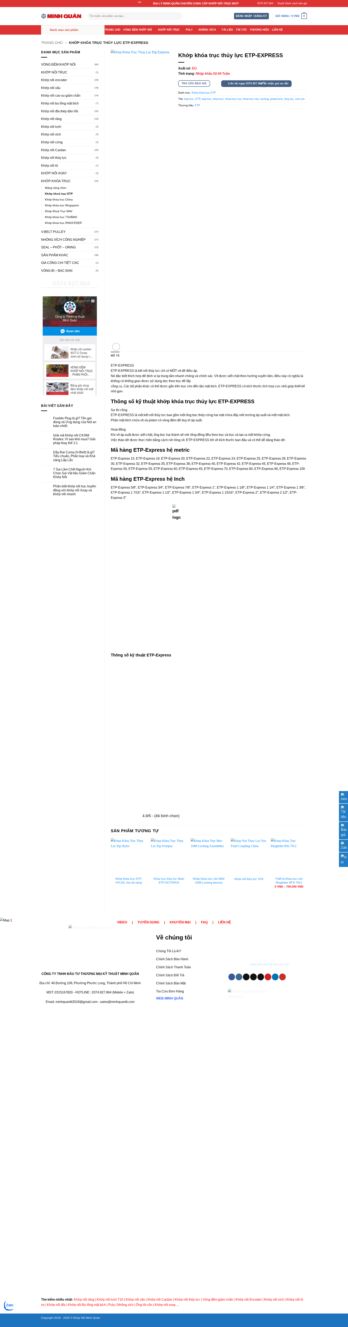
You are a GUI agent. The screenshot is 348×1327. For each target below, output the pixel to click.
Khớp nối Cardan (53, 150)
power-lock (276, 98)
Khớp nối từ (49, 165)
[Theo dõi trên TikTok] (246, 977)
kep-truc (206, 98)
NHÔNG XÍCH (207, 29)
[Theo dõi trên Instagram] (239, 977)
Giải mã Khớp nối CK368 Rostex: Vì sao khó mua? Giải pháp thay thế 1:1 (74, 439)
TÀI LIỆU (227, 29)
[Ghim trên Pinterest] (203, 114)
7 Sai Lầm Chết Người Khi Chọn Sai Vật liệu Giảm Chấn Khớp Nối (74, 473)
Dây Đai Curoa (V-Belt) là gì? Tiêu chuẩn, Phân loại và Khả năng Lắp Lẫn (74, 456)
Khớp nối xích (51, 134)
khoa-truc (218, 98)
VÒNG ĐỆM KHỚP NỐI (137, 29)
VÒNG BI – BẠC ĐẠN (56, 270)
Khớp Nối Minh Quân (86, 1317)
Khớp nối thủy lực (54, 157)
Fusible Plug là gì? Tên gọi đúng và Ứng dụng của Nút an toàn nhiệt (74, 422)
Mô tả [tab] (115, 355)
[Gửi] (178, 16)
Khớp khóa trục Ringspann (62, 205)
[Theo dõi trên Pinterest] (268, 977)
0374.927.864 (265, 3)
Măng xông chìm (55, 187)
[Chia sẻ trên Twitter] (189, 114)
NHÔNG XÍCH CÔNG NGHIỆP (63, 239)
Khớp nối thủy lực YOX (248, 879)
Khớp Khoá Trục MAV (58, 211)
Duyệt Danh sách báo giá (292, 3)
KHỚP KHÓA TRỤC (56, 181)
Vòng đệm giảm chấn (218, 1299)
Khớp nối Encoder (248, 1299)
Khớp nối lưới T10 (110, 1299)
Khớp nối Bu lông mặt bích (87, 1304)
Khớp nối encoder (54, 80)
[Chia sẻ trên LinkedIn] (211, 114)
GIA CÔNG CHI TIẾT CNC (60, 263)
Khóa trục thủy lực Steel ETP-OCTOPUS (169, 880)
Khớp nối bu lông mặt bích (60, 103)
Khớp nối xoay (165, 1304)
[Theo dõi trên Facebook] (231, 977)
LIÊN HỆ (277, 29)
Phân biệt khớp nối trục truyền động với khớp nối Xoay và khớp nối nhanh (74, 490)
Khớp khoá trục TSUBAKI (61, 217)
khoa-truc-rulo (251, 98)
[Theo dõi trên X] (253, 977)
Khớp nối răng (51, 119)
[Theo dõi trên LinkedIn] (275, 977)
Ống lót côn (144, 1304)
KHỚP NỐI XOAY (54, 173)
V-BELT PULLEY (53, 232)
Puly (111, 1304)
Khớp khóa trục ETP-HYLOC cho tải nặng (128, 880)
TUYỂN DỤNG (148, 922)
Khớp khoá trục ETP (59, 193)
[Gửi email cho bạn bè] (196, 114)
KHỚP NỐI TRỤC (169, 29)
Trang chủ (52, 42)
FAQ (204, 922)
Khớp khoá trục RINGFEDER (63, 222)
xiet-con (299, 98)
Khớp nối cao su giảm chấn (60, 95)
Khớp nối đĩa (56, 1304)
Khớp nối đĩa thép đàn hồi (59, 111)
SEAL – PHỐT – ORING (58, 247)
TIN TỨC (241, 29)
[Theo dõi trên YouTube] (282, 977)
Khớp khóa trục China (59, 199)
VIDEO (122, 922)
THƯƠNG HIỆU (259, 29)
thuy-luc (289, 98)
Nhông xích (125, 1304)
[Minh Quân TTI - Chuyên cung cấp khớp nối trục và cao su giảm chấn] (61, 16)
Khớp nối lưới (51, 126)
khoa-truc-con (233, 98)
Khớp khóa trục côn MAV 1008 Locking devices (209, 880)
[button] (251, 16)
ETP (197, 98)
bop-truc (189, 98)
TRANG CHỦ (112, 29)
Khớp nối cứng (52, 142)
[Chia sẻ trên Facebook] (181, 114)
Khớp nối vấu (50, 88)
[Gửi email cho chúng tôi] (260, 977)
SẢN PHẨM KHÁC (54, 255)
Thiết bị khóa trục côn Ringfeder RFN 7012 (289, 880)
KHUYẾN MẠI (180, 922)
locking (264, 98)
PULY (189, 29)
